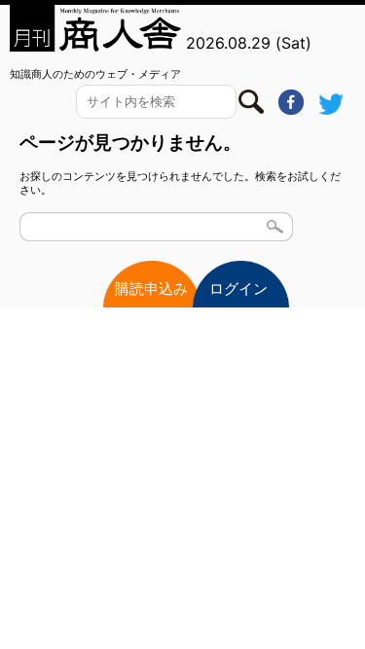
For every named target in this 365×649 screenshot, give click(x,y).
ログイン (238, 288)
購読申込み (151, 288)
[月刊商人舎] (96, 28)
